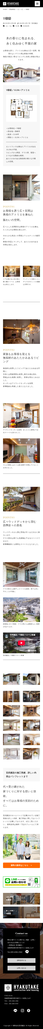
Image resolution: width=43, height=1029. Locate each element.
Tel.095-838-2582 (15, 952)
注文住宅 (26, 26)
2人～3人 (9, 26)
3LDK (17, 26)
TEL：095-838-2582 (11, 1001)
